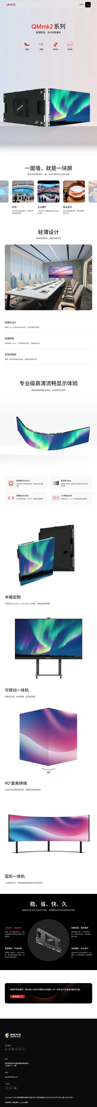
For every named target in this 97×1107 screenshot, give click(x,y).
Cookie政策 (24, 1102)
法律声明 (8, 1102)
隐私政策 (15, 1102)
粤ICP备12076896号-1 (66, 1098)
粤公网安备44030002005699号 (47, 1098)
